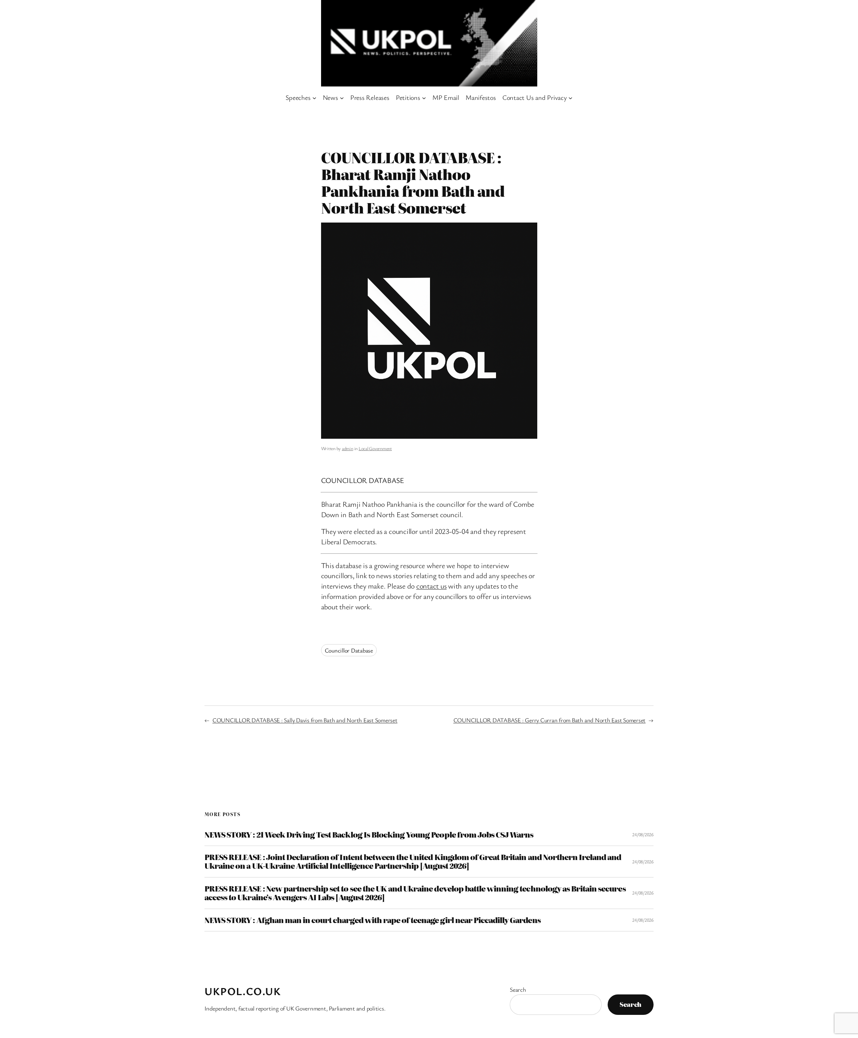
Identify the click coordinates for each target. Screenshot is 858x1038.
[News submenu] (342, 98)
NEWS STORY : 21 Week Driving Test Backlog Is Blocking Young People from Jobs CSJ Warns (368, 834)
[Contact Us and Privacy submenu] (570, 98)
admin (347, 448)
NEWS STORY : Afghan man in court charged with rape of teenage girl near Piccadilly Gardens (372, 920)
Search (518, 989)
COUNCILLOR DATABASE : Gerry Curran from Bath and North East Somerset (549, 720)
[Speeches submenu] (314, 98)
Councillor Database (349, 650)
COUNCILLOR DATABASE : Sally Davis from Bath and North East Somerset (304, 720)
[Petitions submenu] (424, 98)
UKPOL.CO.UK (242, 991)
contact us (431, 586)
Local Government (375, 448)
